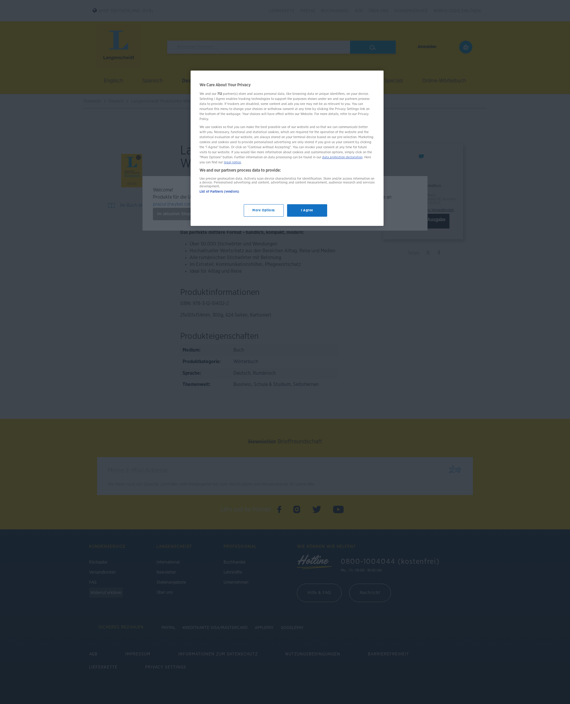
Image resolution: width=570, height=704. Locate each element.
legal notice (232, 162)
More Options (263, 210)
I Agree (307, 210)
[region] (287, 148)
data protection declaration (342, 157)
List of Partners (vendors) (219, 191)
